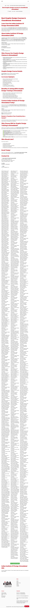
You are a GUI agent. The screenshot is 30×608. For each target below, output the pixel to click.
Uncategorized (20, 11)
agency (17, 11)
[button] (26, 606)
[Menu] (28, 1)
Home (17, 580)
